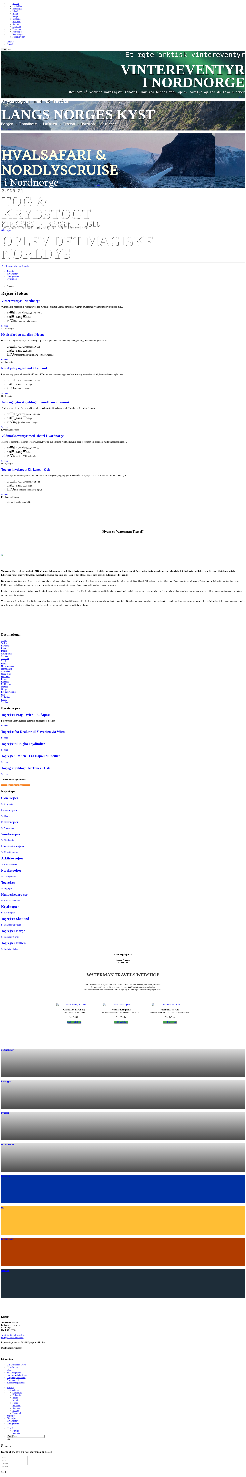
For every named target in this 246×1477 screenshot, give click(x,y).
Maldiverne (6, 684)
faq (2, 1207)
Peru (3, 694)
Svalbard (16, 21)
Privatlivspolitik (14, 1372)
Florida (4, 679)
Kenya (4, 699)
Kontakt (10, 44)
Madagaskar (6, 653)
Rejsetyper (6, 1081)
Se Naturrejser (7, 828)
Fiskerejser (17, 8)
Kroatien (5, 681)
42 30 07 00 (6, 1335)
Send (3, 1472)
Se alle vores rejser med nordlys (16, 266)
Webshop (5, 1270)
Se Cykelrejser (7, 804)
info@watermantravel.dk (12, 1337)
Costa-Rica (6, 674)
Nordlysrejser (19, 37)
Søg (4, 49)
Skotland (16, 19)
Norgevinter (6, 669)
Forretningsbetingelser (17, 1375)
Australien (5, 671)
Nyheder (11, 1428)
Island (15, 11)
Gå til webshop (74, 1022)
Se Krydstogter (8, 912)
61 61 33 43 (19, 1335)
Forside (16, 3)
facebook (5, 1176)
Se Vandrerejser (8, 840)
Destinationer (13, 1390)
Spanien (4, 656)
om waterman (8, 1144)
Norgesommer (7, 666)
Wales (4, 643)
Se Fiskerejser (7, 816)
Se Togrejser (6, 888)
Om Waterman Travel (16, 1364)
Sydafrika (5, 697)
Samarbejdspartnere (15, 1382)
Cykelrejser (12, 279)
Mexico (4, 687)
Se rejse (241, 97)
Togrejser (17, 29)
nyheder (5, 1113)
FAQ (9, 1370)
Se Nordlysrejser (8, 876)
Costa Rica (17, 6)
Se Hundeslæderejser (10, 900)
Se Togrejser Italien (10, 949)
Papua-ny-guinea (8, 692)
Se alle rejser (7, 129)
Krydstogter (18, 34)
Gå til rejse (6, 230)
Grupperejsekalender (16, 1377)
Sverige (16, 24)
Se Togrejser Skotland (11, 925)
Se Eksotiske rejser (9, 852)
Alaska (4, 640)
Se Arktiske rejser (9, 864)
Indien (4, 651)
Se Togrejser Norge (10, 937)
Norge (15, 16)
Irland (15, 14)
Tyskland (17, 26)
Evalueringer (7, 1239)
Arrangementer (13, 1380)
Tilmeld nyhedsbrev (16, 785)
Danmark (5, 676)
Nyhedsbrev (12, 1367)
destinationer (7, 1050)
